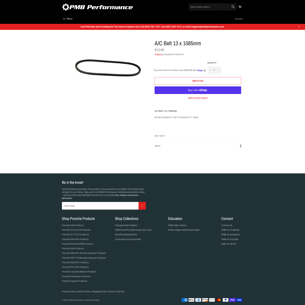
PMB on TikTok (228, 244)
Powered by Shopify (91, 300)
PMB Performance (75, 300)
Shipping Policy (99, 291)
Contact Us (226, 225)
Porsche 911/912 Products (75, 234)
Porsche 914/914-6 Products (76, 230)
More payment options (197, 98)
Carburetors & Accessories (128, 239)
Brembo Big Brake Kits (126, 234)
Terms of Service (116, 291)
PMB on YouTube (229, 239)
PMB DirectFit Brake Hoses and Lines (133, 230)
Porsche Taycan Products (74, 281)
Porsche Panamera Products (76, 276)
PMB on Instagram (230, 234)
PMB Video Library (177, 225)
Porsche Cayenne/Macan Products (79, 271)
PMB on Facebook (230, 230)
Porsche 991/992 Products (75, 267)
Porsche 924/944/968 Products (77, 244)
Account (239, 18)
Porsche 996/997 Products (75, 262)
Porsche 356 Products (73, 225)
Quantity (211, 63)
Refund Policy (84, 291)
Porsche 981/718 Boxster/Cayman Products (84, 258)
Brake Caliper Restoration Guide (184, 230)
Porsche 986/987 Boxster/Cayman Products (84, 253)
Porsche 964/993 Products (75, 239)
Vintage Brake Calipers (126, 225)
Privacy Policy (69, 291)
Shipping (158, 54)
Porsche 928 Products (73, 248)
